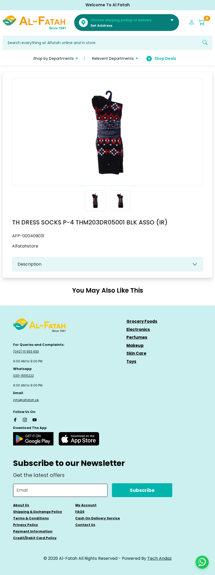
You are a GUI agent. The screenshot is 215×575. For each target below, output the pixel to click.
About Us (21, 505)
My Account (85, 505)
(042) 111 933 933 (26, 351)
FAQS (79, 511)
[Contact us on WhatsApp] (202, 562)
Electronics (138, 329)
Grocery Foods (141, 321)
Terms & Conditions (31, 518)
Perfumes (136, 337)
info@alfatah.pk (26, 400)
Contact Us (85, 525)
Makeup (135, 345)
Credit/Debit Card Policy (35, 538)
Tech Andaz (159, 558)
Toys (131, 361)
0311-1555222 (23, 375)
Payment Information (32, 531)
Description (29, 264)
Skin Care (136, 353)
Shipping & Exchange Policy (37, 511)
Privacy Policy (25, 525)
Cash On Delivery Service (97, 518)
